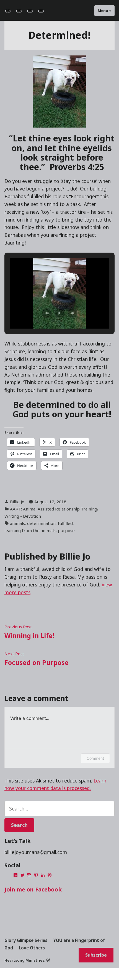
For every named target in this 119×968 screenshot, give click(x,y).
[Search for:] (59, 808)
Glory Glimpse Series (25, 940)
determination (41, 523)
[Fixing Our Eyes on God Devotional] (8, 11)
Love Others (32, 948)
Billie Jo (17, 501)
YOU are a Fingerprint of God (54, 944)
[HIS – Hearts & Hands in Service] (39, 11)
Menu (106, 10)
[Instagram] (29, 875)
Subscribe (96, 955)
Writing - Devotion (22, 516)
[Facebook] (15, 875)
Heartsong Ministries (24, 960)
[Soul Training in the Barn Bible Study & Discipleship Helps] (18, 11)
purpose (66, 530)
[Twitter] (22, 875)
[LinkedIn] (43, 875)
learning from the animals (30, 530)
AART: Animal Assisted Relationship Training (53, 509)
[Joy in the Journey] (29, 11)
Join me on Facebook (33, 889)
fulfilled (65, 523)
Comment (95, 758)
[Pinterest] (36, 875)
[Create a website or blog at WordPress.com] (48, 960)
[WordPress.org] (49, 875)
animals (17, 523)
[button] (47, 313)
